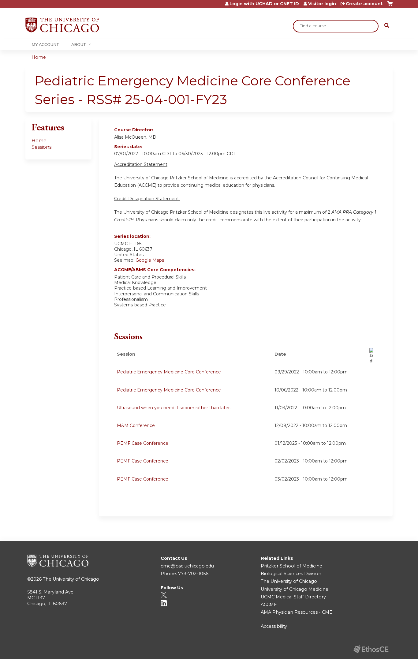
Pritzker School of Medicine (291, 566)
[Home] (62, 25)
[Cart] (390, 6)
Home (39, 57)
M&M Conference (136, 425)
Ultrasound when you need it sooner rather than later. (174, 407)
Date (280, 354)
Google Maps (150, 260)
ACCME (269, 604)
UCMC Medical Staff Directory (293, 597)
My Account (45, 44)
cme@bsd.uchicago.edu (187, 566)
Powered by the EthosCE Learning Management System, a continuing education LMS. (371, 649)
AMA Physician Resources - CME (296, 612)
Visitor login (322, 4)
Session (126, 354)
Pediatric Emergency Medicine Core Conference (169, 372)
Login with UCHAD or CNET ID (264, 4)
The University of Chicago (71, 579)
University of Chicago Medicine (294, 589)
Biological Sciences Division (291, 573)
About (78, 44)
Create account (364, 4)
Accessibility (274, 626)
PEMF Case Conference (142, 443)
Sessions (41, 147)
